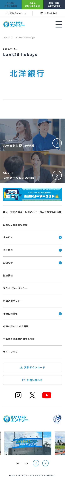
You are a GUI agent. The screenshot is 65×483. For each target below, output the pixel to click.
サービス (8, 237)
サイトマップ (10, 351)
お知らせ (8, 262)
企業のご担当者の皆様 (15, 224)
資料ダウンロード (34, 367)
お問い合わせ (35, 380)
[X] (32, 397)
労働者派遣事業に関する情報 (19, 339)
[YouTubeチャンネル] (46, 397)
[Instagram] (18, 397)
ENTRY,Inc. (24, 475)
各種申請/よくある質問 (16, 326)
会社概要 (8, 250)
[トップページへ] (15, 420)
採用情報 (8, 275)
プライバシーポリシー (15, 288)
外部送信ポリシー (13, 300)
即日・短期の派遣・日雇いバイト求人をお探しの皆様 (32, 211)
